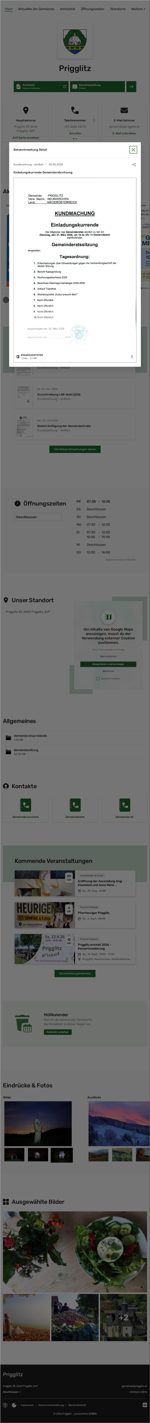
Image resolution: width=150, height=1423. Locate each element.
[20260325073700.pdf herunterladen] (132, 356)
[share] (134, 164)
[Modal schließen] (75, 711)
